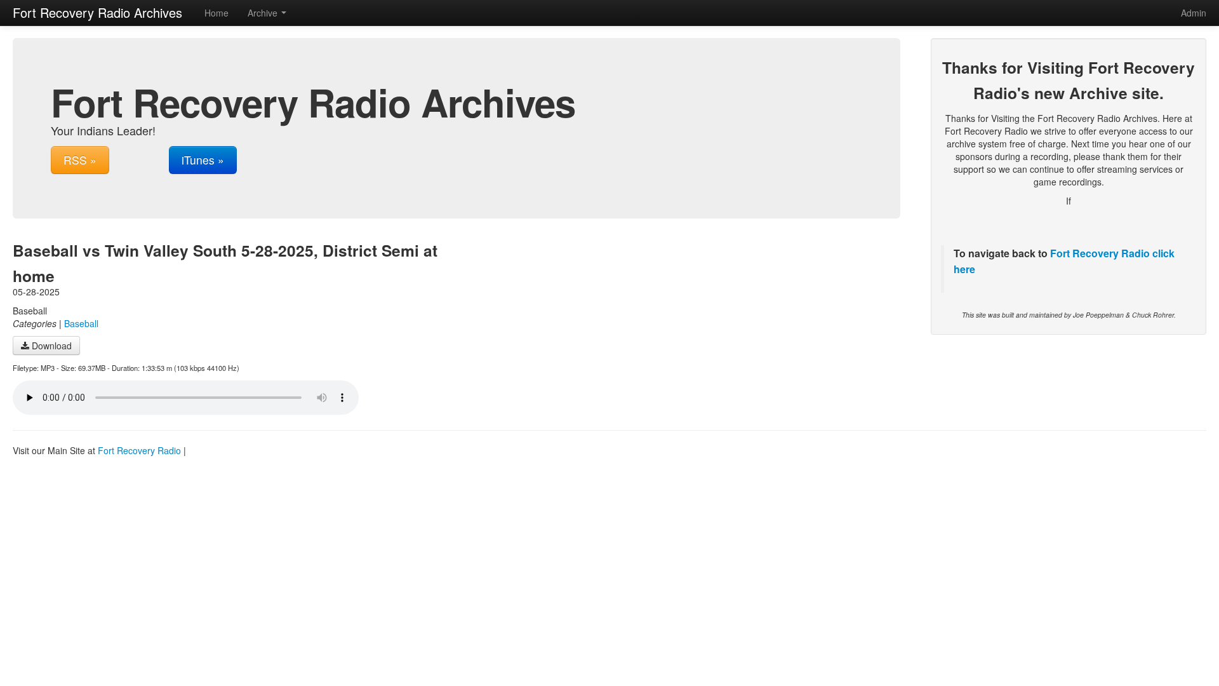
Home (216, 12)
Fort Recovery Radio (1100, 253)
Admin (1193, 12)
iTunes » (203, 160)
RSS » (80, 160)
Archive (264, 12)
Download (50, 345)
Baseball (81, 323)
